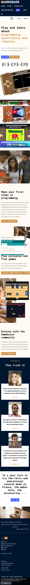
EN (6, 538)
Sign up (26, 18)
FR (2, 538)
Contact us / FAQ (6, 553)
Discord (9, 6)
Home (5, 542)
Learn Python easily (7, 563)
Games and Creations (7, 10)
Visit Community (8, 353)
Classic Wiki (4, 568)
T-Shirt (25, 10)
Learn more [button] (17, 580)
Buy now (5, 57)
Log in (19, 18)
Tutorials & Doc (18, 6)
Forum (3, 6)
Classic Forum (5, 570)
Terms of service (6, 565)
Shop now (15, 500)
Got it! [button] (6, 583)
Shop (18, 10)
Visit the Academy (9, 221)
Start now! (14, 57)
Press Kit (3, 561)
